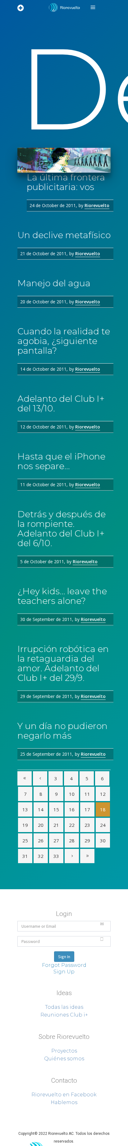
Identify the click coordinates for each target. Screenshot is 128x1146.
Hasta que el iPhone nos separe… (61, 461)
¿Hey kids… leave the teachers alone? (62, 596)
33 (56, 856)
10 (72, 794)
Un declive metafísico (64, 235)
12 (103, 794)
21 (56, 825)
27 (56, 840)
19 (25, 825)
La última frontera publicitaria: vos (66, 182)
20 (40, 825)
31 (25, 856)
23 (87, 825)
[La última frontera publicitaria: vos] (64, 160)
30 (103, 840)
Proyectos (64, 1051)
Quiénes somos (64, 1059)
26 (40, 840)
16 (72, 809)
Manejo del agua (53, 283)
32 (40, 856)
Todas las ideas (64, 1007)
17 (87, 809)
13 (25, 809)
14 (40, 809)
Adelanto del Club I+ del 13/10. (60, 403)
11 (87, 794)
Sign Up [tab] (64, 972)
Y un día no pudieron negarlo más (62, 731)
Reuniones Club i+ (64, 1015)
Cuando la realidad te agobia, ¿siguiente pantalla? (63, 341)
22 (72, 825)
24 (103, 825)
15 (56, 809)
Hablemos (64, 1102)
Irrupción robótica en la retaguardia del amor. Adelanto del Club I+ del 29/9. (63, 663)
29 (87, 840)
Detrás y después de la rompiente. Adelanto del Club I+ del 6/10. (61, 528)
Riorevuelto (97, 205)
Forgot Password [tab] (64, 965)
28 (72, 840)
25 (25, 840)
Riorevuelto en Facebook (64, 1095)
